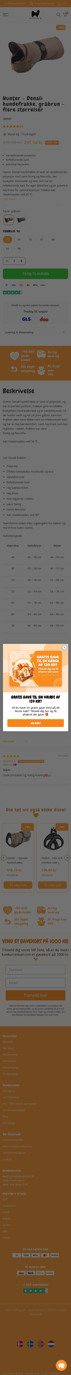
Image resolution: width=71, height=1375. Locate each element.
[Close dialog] (64, 647)
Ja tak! (35, 723)
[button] (61, 1365)
